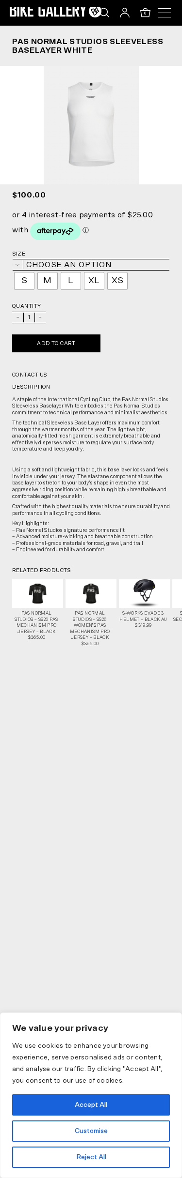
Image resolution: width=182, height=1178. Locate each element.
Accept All (91, 1105)
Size (19, 254)
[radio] (24, 280)
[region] (91, 1095)
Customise (91, 1131)
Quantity (26, 306)
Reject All (91, 1157)
